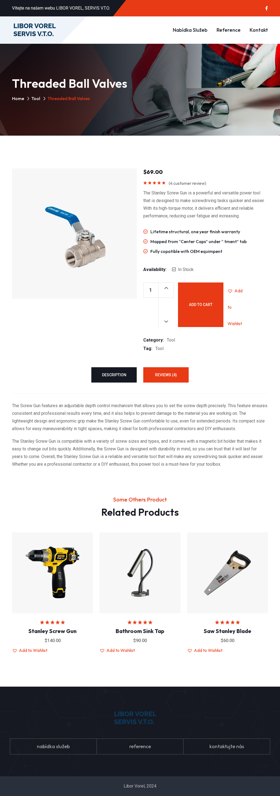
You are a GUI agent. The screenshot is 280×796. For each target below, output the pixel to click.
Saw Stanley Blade (227, 631)
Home (18, 98)
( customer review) (187, 183)
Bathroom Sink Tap (140, 631)
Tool (35, 98)
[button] (236, 290)
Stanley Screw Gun (52, 631)
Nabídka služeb (190, 30)
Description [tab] (114, 375)
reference (140, 746)
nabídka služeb (53, 746)
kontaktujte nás (226, 746)
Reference (229, 30)
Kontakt (259, 30)
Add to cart (200, 304)
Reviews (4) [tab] (166, 375)
